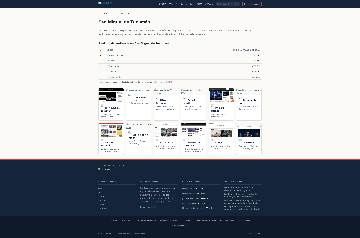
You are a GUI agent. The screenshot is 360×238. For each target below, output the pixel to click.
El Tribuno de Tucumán (110, 109)
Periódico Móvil (191, 102)
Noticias (162, 4)
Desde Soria (188, 188)
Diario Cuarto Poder (138, 136)
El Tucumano (113, 66)
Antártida (102, 208)
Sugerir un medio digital (205, 221)
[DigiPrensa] (112, 170)
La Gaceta (111, 61)
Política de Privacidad (146, 221)
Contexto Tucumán (115, 55)
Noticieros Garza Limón (193, 208)
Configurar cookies (180, 226)
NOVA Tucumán (161, 102)
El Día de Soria (189, 203)
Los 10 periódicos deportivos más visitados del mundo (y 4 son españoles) (240, 189)
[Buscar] (237, 4)
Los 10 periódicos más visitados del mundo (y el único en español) (240, 195)
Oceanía (209, 4)
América (179, 4)
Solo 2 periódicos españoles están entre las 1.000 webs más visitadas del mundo (242, 208)
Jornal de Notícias (190, 198)
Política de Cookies (168, 221)
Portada (113, 221)
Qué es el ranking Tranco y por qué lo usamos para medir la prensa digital (242, 201)
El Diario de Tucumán (192, 144)
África (189, 4)
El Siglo (219, 142)
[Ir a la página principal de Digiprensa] (111, 4)
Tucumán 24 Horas (247, 102)
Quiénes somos (227, 221)
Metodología (244, 221)
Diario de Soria (189, 193)
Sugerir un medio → (149, 207)
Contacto (186, 221)
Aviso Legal (127, 221)
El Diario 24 (112, 71)
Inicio (100, 14)
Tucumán (110, 14)
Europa (198, 4)
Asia (171, 4)
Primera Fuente (114, 77)
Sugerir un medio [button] (252, 4)
